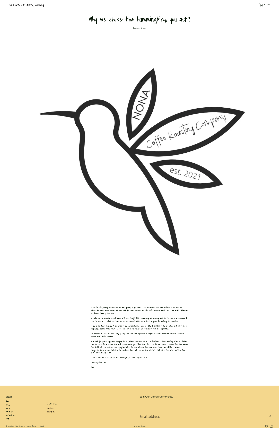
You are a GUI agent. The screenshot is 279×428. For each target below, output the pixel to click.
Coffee (8, 405)
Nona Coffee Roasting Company (21, 426)
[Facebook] (266, 426)
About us (9, 411)
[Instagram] (271, 426)
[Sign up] (270, 416)
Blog (7, 418)
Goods (8, 408)
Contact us (10, 415)
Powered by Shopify (38, 426)
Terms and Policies (139, 426)
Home (7, 401)
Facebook (50, 408)
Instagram (50, 412)
